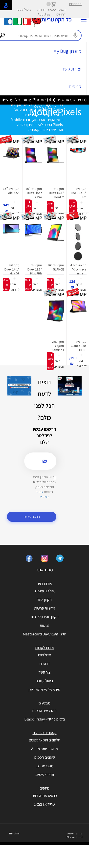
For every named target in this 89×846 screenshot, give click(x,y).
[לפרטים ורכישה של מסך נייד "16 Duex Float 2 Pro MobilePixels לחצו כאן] (33, 165)
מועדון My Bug (67, 51)
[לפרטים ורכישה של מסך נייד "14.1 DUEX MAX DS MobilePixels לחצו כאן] (11, 242)
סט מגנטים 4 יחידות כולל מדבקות (78, 269)
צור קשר (44, 672)
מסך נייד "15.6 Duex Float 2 (56, 193)
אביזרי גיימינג (44, 774)
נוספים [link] (44, 788)
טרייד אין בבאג (44, 804)
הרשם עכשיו (32, 516)
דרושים (61, 14)
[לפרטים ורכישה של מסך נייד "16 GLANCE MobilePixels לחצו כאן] (55, 242)
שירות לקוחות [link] (44, 647)
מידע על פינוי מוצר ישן (44, 689)
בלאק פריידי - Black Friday (44, 719)
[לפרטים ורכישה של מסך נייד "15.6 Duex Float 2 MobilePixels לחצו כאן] (55, 165)
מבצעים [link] (44, 703)
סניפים (75, 86)
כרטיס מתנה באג (44, 795)
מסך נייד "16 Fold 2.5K (11, 191)
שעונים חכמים (44, 757)
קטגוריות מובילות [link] (45, 732)
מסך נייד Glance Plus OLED (79, 346)
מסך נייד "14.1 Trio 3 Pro (79, 193)
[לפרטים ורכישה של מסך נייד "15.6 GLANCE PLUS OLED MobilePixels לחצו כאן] (78, 318)
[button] (82, 208)
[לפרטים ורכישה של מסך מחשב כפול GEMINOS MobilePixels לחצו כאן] (55, 318)
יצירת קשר (71, 69)
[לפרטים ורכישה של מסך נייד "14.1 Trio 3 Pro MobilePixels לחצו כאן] (78, 165)
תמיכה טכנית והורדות (51, 9)
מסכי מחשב (44, 766)
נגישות (44, 625)
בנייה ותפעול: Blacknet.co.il (75, 835)
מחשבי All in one (44, 748)
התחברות (75, 4)
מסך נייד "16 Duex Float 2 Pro (33, 193)
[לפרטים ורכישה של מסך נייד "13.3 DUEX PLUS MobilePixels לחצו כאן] (33, 242)
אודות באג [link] (44, 583)
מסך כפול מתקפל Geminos (58, 346)
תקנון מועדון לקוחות (45, 616)
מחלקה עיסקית (45, 591)
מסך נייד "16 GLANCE (55, 267)
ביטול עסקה (23, 9)
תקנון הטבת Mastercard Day (44, 634)
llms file (14, 833)
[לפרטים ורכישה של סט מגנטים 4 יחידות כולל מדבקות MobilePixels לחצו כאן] (78, 242)
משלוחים (44, 655)
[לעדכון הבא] (2, 100)
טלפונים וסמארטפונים (44, 740)
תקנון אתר (44, 599)
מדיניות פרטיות (44, 608)
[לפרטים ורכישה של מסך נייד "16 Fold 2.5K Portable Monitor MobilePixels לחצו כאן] (11, 165)
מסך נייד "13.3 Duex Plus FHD (34, 269)
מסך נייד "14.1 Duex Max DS (12, 269)
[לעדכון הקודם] (86, 100)
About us (44, 14)
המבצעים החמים (44, 710)
